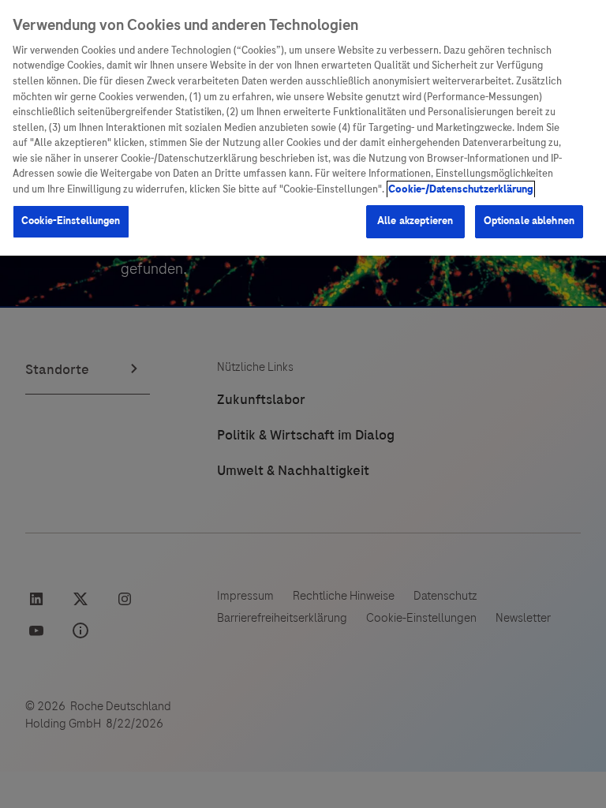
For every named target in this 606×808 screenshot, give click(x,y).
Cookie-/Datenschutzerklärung (460, 189)
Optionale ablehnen (529, 221)
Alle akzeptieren (415, 221)
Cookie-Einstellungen (71, 221)
